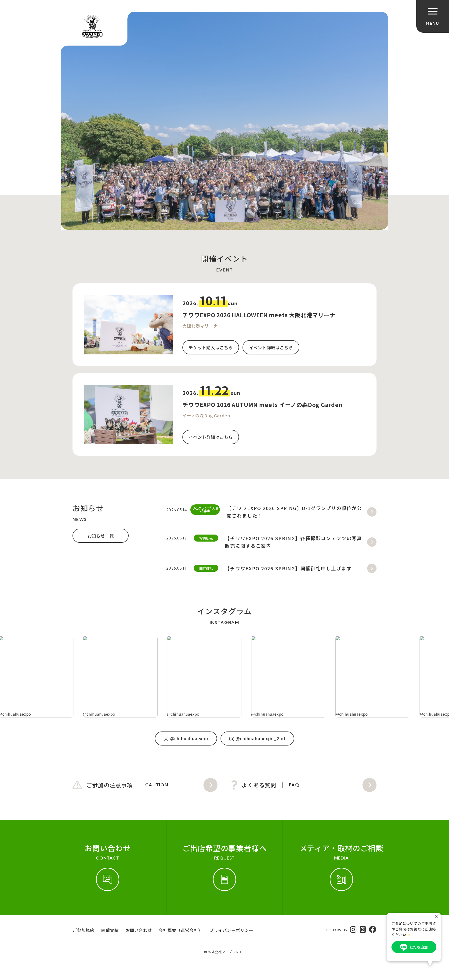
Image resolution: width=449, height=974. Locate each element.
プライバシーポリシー (231, 930)
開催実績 (110, 930)
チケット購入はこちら (211, 347)
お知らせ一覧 (100, 536)
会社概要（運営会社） (181, 930)
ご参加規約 (83, 930)
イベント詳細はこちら (271, 347)
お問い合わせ (139, 930)
